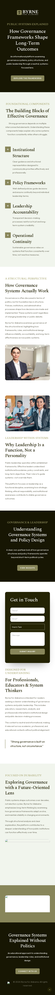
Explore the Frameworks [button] (27, 78)
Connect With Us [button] (27, 971)
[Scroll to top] (49, 989)
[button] (27, 906)
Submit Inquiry (28, 651)
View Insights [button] (27, 568)
